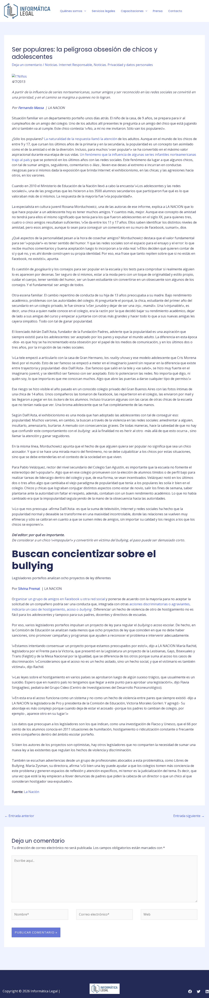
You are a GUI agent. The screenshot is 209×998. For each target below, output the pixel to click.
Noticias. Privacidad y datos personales (123, 65)
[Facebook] (191, 11)
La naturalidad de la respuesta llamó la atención (80, 139)
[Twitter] (197, 11)
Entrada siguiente (189, 816)
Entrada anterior (19, 816)
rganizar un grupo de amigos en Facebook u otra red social (59, 599)
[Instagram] (203, 11)
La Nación (31, 792)
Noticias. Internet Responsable (68, 65)
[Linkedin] (207, 991)
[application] (84, 11)
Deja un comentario (27, 65)
